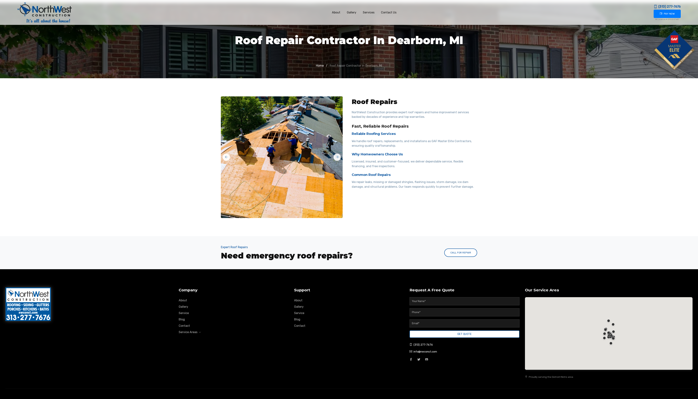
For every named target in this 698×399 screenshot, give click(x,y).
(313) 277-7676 (669, 7)
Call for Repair (460, 252)
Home (320, 65)
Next (337, 157)
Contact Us (388, 12)
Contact (184, 325)
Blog (182, 319)
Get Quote (464, 334)
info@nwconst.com (425, 351)
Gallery (351, 12)
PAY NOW (669, 13)
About (336, 12)
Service (184, 313)
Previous (226, 157)
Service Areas (188, 332)
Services (368, 12)
